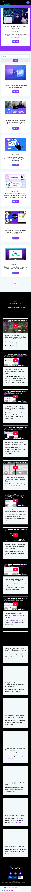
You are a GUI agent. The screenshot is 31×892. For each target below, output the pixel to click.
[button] (28, 2)
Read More (15, 41)
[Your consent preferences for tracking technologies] (2, 890)
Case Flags (14, 791)
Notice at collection (7, 890)
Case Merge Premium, (14, 620)
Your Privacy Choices (12, 887)
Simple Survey (9, 342)
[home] (5, 3)
